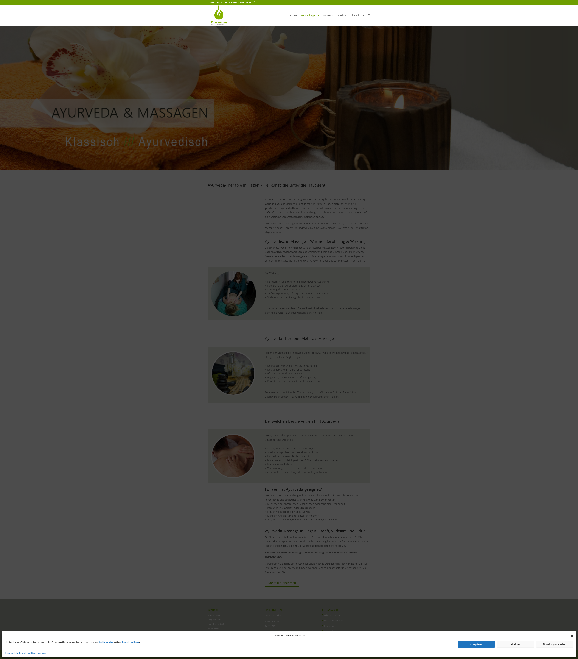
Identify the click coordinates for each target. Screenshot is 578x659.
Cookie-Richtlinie (11, 653)
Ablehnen (516, 644)
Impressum (42, 653)
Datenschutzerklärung (130, 642)
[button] (571, 635)
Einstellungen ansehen (554, 644)
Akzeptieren (476, 644)
